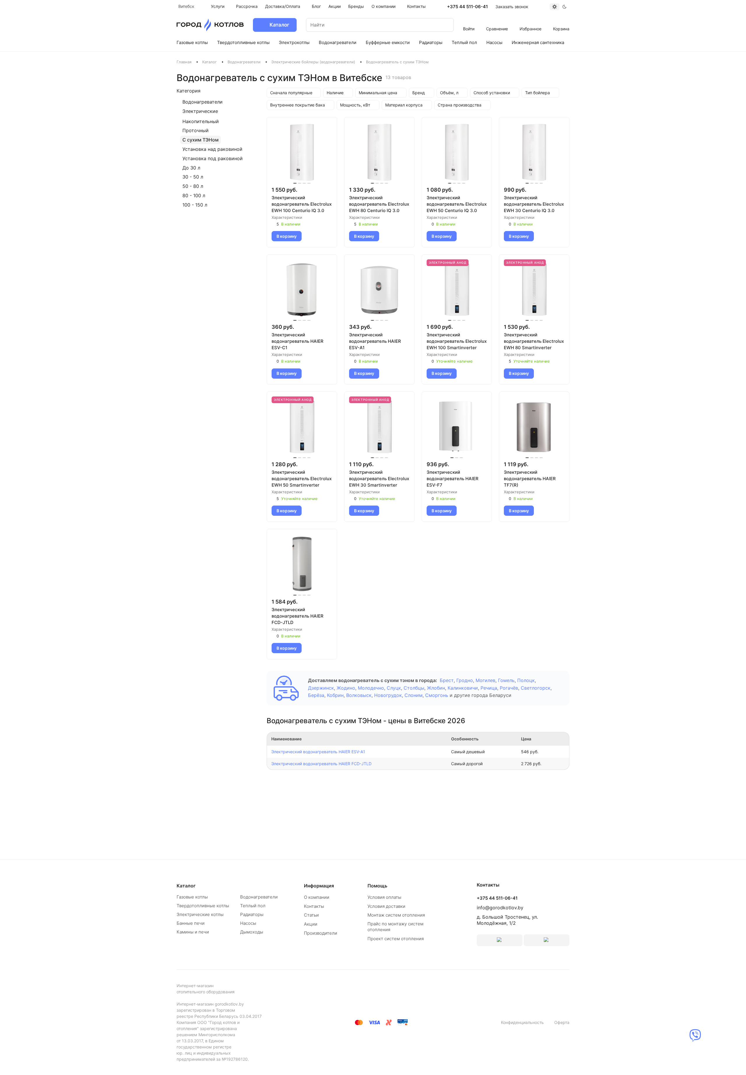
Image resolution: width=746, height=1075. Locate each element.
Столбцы (414, 688)
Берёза (316, 695)
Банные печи (191, 923)
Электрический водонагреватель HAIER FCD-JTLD (297, 616)
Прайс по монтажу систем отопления (395, 926)
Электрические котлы (200, 914)
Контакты (314, 906)
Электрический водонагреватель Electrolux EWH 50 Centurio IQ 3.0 (457, 204)
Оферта (561, 1022)
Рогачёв (509, 688)
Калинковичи (463, 688)
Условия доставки (386, 906)
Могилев (485, 680)
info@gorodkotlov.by (500, 907)
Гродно (464, 680)
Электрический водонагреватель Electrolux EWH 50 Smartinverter (302, 478)
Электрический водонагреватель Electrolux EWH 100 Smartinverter (457, 341)
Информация (319, 886)
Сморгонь (436, 695)
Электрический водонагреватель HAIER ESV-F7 (452, 478)
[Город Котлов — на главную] (210, 25)
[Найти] (443, 25)
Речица (489, 688)
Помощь (377, 886)
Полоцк (526, 680)
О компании (316, 897)
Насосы (248, 923)
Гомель (506, 680)
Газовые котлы (192, 897)
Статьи (311, 915)
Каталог (209, 62)
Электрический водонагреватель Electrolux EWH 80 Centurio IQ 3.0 (379, 204)
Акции (310, 924)
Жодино (346, 688)
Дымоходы (251, 932)
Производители (320, 933)
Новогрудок (388, 695)
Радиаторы (251, 914)
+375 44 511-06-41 (467, 6)
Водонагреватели (244, 62)
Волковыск (359, 695)
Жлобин (436, 688)
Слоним (413, 695)
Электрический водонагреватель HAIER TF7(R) (530, 478)
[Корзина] (561, 21)
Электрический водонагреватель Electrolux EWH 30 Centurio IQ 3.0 (534, 204)
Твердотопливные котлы (203, 905)
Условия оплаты (384, 897)
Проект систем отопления (395, 938)
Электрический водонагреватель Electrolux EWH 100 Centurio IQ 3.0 (302, 204)
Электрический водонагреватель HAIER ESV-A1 (375, 341)
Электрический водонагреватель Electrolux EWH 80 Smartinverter (534, 341)
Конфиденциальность (522, 1022)
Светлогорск (535, 688)
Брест (447, 680)
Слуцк (394, 688)
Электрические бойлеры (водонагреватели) (313, 62)
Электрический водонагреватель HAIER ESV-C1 (297, 341)
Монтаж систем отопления (396, 915)
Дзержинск (321, 688)
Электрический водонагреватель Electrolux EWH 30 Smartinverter (379, 478)
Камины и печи (193, 932)
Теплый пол (252, 905)
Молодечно (371, 688)
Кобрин (335, 695)
